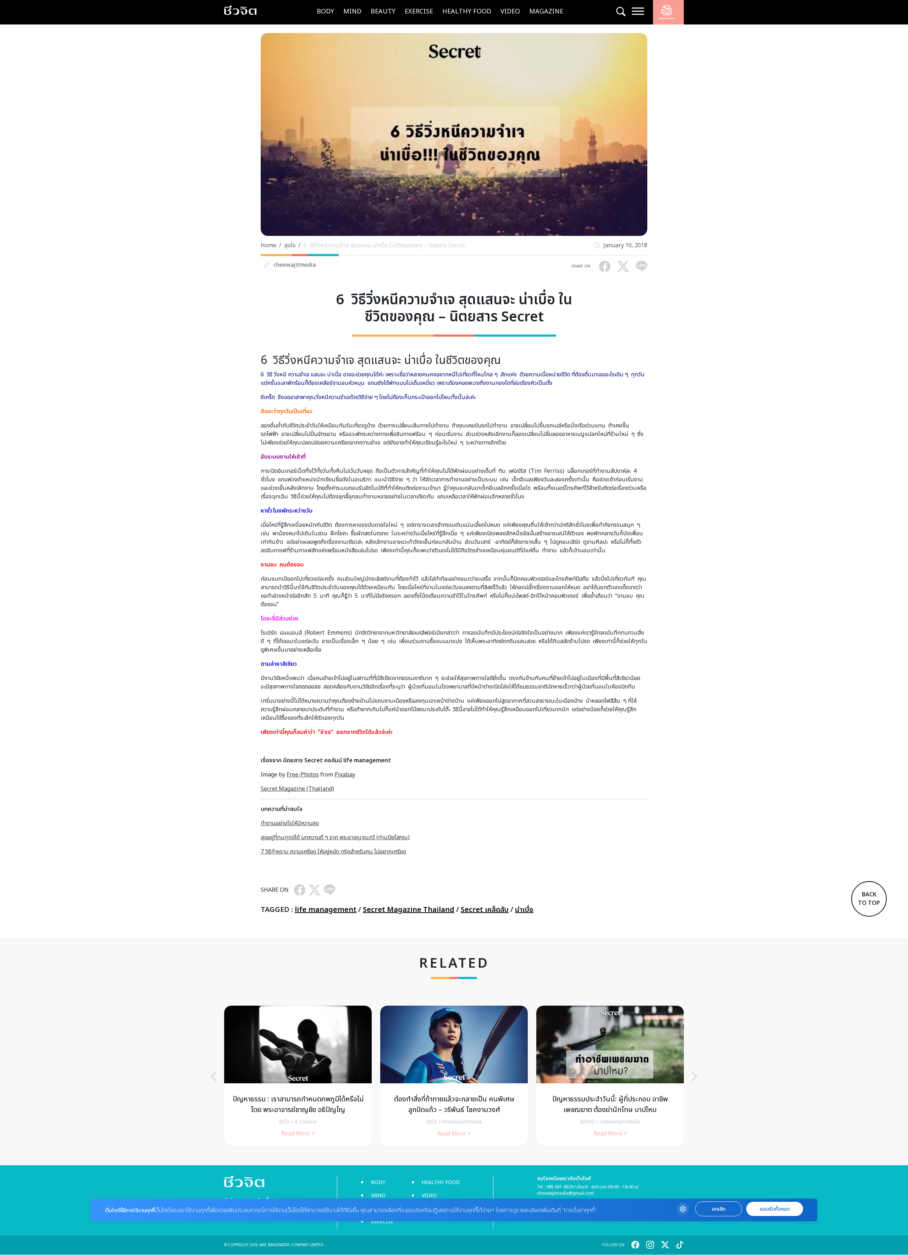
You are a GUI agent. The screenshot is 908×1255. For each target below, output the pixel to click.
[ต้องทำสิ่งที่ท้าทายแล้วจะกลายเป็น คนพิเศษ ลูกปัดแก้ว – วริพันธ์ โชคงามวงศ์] (454, 1075)
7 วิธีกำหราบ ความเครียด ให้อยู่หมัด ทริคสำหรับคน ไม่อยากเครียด (333, 851)
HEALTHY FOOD (466, 11)
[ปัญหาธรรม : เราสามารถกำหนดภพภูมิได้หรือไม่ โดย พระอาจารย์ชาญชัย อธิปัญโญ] (298, 1075)
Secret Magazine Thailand (408, 910)
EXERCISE (419, 11)
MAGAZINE (546, 11)
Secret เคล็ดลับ (485, 910)
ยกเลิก (718, 1209)
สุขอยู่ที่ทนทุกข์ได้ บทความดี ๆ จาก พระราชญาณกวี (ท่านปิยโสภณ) (335, 837)
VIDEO (510, 11)
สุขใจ (289, 245)
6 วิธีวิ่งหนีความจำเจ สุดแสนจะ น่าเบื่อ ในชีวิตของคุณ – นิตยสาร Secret (384, 245)
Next (694, 1076)
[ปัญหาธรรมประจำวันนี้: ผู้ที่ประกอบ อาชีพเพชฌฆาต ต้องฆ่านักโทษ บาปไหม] (610, 1075)
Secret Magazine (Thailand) (297, 789)
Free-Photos (303, 774)
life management (325, 910)
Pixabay (344, 774)
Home (268, 245)
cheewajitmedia (294, 265)
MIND (352, 11)
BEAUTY (383, 11)
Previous (213, 1076)
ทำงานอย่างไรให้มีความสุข (290, 823)
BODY (325, 11)
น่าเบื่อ (524, 910)
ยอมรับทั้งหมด (775, 1209)
